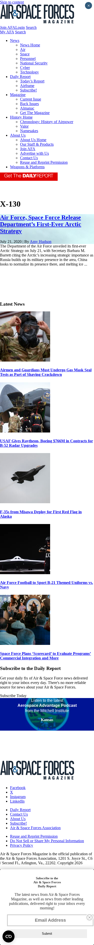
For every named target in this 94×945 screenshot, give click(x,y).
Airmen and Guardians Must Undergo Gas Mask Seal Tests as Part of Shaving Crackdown (45, 372)
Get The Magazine (35, 113)
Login (20, 27)
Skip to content (12, 2)
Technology (29, 72)
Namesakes (29, 131)
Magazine (18, 95)
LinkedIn (17, 801)
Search (31, 27)
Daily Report (20, 76)
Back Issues (29, 104)
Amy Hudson (40, 241)
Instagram (18, 797)
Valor (24, 126)
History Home (21, 117)
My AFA (7, 32)
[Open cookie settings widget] (9, 936)
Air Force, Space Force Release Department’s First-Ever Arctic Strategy (40, 224)
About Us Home (33, 140)
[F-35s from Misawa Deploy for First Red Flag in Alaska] (25, 502)
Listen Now (47, 728)
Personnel (28, 58)
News (14, 40)
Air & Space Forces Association (35, 828)
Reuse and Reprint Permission (44, 162)
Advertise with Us (34, 153)
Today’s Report (32, 81)
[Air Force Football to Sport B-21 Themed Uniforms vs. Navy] (25, 573)
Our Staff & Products (37, 144)
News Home (30, 45)
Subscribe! (28, 90)
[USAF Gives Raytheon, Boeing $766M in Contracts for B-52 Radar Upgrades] (25, 431)
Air (22, 49)
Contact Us (29, 158)
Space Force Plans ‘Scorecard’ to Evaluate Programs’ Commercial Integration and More (45, 655)
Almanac (27, 108)
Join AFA (7, 27)
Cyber (25, 67)
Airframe (27, 85)
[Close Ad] (89, 917)
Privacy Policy (21, 845)
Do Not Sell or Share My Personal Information (47, 841)
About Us (18, 135)
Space (25, 54)
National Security (34, 63)
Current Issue (30, 99)
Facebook (18, 788)
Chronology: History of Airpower (46, 122)
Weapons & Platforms (27, 167)
